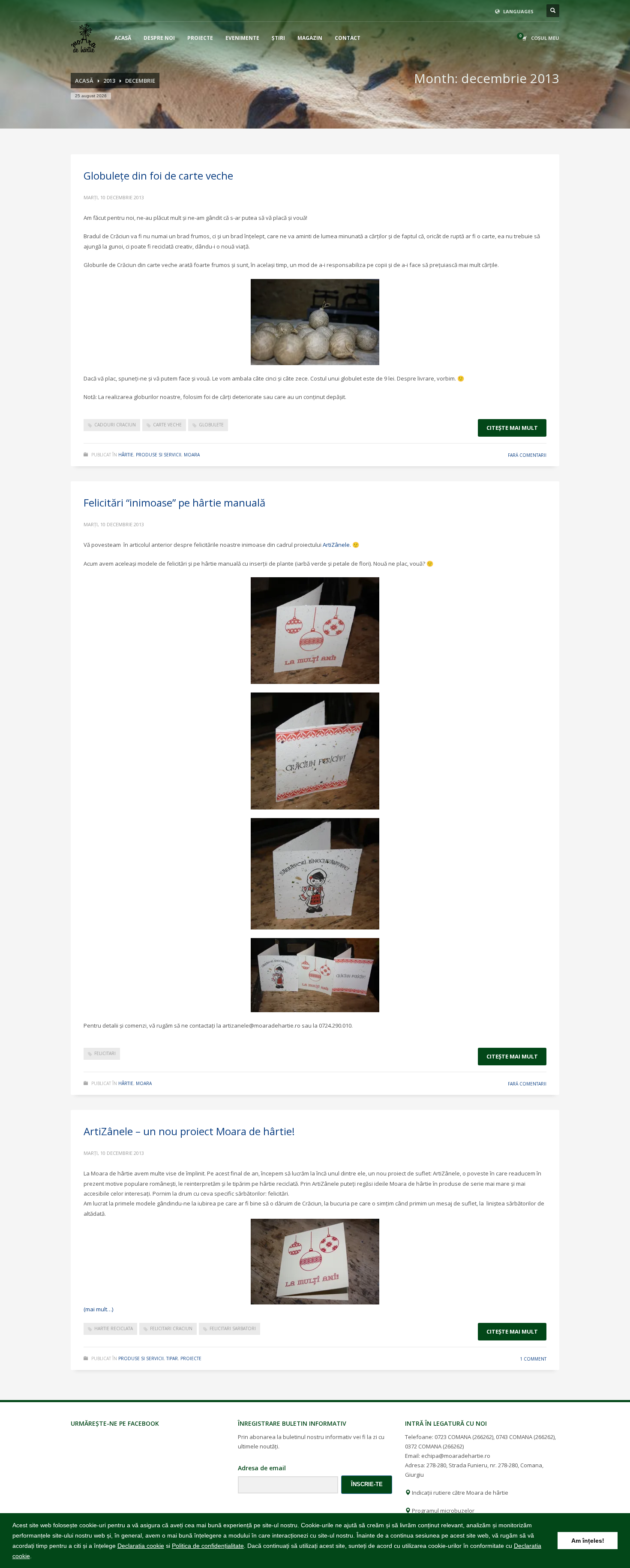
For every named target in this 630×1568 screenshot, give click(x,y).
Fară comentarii (527, 455)
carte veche (167, 425)
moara (192, 455)
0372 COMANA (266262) (434, 1446)
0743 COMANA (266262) (525, 1437)
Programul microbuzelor (442, 1510)
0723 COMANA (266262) (464, 1437)
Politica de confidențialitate (208, 1545)
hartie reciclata (113, 1328)
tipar (172, 1358)
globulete (211, 425)
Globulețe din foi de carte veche (158, 175)
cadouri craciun (115, 425)
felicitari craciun (171, 1328)
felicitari (105, 1053)
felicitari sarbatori (233, 1328)
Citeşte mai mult (512, 428)
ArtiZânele (336, 545)
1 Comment (533, 1359)
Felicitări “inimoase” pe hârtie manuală (174, 502)
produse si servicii (158, 455)
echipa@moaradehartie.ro (455, 1456)
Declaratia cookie (140, 1545)
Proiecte (190, 1358)
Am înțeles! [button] (587, 1540)
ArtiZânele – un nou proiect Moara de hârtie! (189, 1131)
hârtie (125, 455)
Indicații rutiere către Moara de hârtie (459, 1492)
